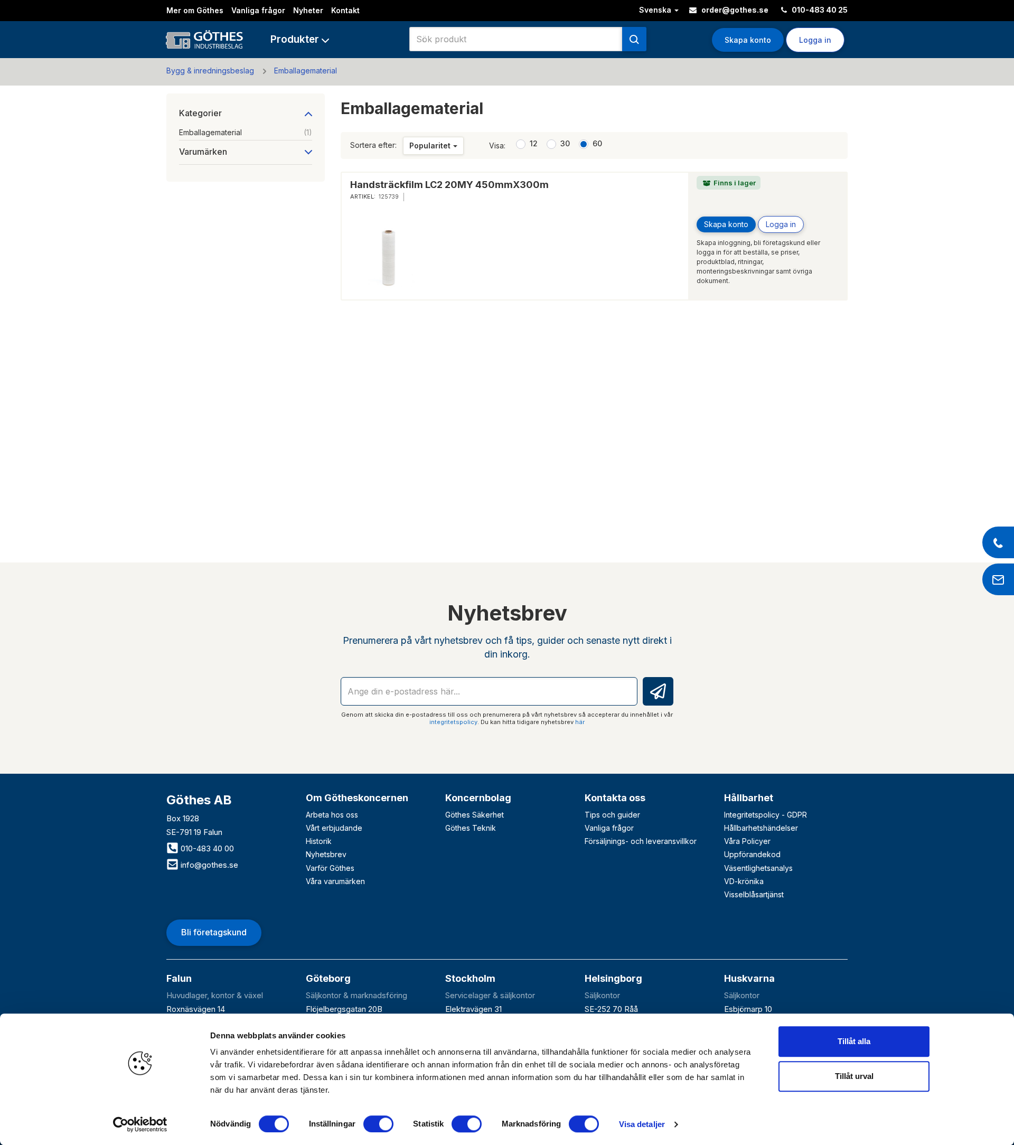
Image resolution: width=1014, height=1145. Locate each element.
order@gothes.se (734, 9)
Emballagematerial (305, 70)
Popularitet (429, 145)
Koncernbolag (478, 797)
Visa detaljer (642, 1124)
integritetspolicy (453, 722)
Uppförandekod (752, 854)
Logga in (781, 224)
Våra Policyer (747, 841)
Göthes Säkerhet (474, 814)
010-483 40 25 (819, 9)
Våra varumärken (335, 881)
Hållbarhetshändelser (761, 827)
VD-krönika (744, 881)
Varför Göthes (330, 868)
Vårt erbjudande (334, 827)
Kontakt (345, 10)
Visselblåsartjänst (754, 894)
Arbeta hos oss (332, 814)
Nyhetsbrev (326, 854)
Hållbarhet (748, 797)
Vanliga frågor (258, 10)
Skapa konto (748, 39)
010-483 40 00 (206, 848)
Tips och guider (612, 814)
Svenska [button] (656, 9)
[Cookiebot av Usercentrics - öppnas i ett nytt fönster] (140, 1124)
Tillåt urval (854, 1076)
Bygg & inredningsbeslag (210, 70)
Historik (319, 841)
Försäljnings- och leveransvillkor (641, 841)
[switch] (378, 1123)
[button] (299, 39)
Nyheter (308, 10)
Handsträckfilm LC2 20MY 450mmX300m (449, 184)
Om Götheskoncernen (357, 797)
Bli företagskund (214, 932)
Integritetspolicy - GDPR (765, 814)
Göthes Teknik (470, 827)
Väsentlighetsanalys (758, 868)
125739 (389, 196)
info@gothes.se (208, 865)
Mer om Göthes (194, 10)
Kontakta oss (615, 797)
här (580, 722)
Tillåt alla (854, 1041)
